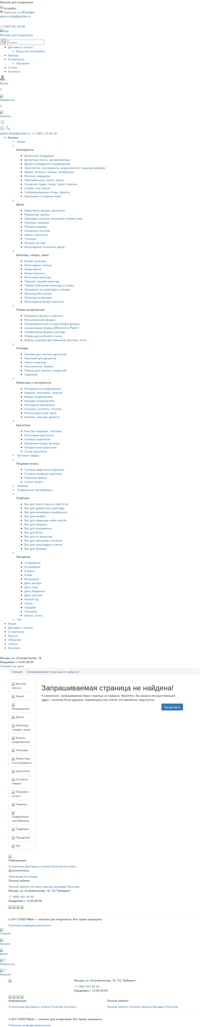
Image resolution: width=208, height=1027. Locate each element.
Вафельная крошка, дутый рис (44, 210)
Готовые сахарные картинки (43, 473)
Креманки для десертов (40, 358)
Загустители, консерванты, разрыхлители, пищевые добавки (64, 168)
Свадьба (30, 607)
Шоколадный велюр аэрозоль (44, 301)
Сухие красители (35, 451)
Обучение (22, 63)
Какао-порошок (34, 273)
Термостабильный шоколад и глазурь (49, 285)
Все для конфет (35, 516)
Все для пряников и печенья (43, 540)
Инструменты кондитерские (42, 388)
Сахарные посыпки (37, 230)
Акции (21, 141)
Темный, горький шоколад (41, 281)
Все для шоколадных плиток (43, 544)
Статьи (12, 67)
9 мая (28, 575)
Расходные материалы (39, 405)
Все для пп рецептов (38, 536)
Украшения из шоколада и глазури (47, 289)
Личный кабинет (19, 886)
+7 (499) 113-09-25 (44, 133)
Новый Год (31, 599)
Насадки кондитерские (39, 401)
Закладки (60, 886)
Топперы (30, 239)
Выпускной (31, 579)
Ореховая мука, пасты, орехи (44, 180)
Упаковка (21, 750)
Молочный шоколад (37, 277)
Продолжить (172, 707)
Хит (19, 619)
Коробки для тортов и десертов (45, 354)
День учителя (33, 595)
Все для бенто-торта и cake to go (46, 504)
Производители (19, 876)
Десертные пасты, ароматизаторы (47, 160)
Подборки (22, 829)
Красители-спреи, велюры (42, 443)
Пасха (28, 603)
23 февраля (32, 567)
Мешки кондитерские (38, 397)
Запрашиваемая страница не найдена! (53, 672)
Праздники (22, 837)
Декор (19, 717)
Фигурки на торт (35, 243)
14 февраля (32, 563)
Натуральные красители (40, 447)
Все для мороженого (38, 528)
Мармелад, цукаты (36, 214)
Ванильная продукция (39, 156)
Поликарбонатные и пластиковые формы (52, 324)
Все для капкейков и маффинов (45, 512)
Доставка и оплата (20, 47)
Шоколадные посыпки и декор (44, 247)
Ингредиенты (20, 708)
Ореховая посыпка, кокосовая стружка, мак (53, 218)
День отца (31, 587)
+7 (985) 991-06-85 (12, 26)
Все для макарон (35, 524)
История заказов (42, 886)
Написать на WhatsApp (19, 12)
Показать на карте (12, 666)
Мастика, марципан (37, 176)
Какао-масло (32, 269)
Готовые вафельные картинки (44, 469)
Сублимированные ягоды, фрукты (47, 192)
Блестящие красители (39, 435)
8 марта (29, 571)
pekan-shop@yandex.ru (15, 16)
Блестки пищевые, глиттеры (43, 431)
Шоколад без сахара (38, 293)
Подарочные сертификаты (34, 490)
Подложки (31, 374)
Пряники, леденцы (36, 222)
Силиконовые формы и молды (44, 332)
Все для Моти (33, 532)
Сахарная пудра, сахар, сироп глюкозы (50, 184)
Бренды (13, 55)
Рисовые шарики (35, 226)
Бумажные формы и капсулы (43, 316)
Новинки (22, 486)
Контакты (14, 71)
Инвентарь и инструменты (22, 760)
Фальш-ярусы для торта (40, 413)
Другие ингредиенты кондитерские (47, 164)
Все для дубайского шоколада (44, 508)
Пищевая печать (20, 793)
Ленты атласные (35, 362)
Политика (57, 866)
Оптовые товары (28, 455)
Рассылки (73, 886)
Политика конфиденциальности (30, 925)
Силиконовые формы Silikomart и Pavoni (51, 328)
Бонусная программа (30, 51)
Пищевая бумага (35, 478)
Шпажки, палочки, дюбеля (41, 417)
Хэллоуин (30, 611)
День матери (32, 583)
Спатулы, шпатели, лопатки (42, 409)
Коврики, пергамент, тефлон (43, 392)
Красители (22, 771)
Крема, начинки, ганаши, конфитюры (49, 172)
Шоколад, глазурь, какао (21, 727)
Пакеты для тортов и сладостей (45, 370)
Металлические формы (40, 320)
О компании (16, 59)
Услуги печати (33, 482)
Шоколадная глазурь (38, 265)
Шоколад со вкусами (38, 297)
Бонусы (13, 635)
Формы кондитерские (21, 740)
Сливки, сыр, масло (37, 188)
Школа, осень (33, 615)
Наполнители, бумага (38, 366)
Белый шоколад (35, 261)
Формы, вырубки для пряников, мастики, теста (55, 340)
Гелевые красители (37, 439)
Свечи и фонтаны (36, 234)
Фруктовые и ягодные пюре (42, 196)
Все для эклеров (35, 548)
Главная (17, 672)
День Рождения (34, 591)
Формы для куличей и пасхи (43, 336)
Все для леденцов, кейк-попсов (45, 520)
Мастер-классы (19, 685)
